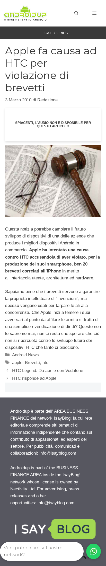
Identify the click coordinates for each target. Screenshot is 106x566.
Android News (25, 354)
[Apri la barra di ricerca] (76, 13)
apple (17, 362)
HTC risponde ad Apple (34, 378)
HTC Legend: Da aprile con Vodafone (47, 370)
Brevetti (32, 362)
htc (45, 362)
